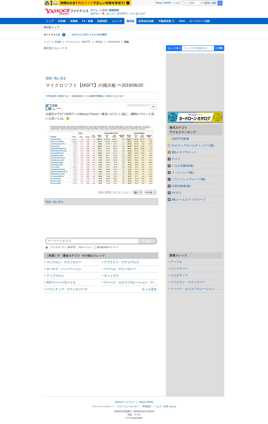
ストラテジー (179, 268)
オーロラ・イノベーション (63, 268)
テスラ (176, 159)
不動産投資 (164, 21)
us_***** (56, 109)
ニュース (117, 21)
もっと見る (149, 289)
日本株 (62, 21)
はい (138, 192)
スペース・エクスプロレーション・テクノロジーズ (131, 282)
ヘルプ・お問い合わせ (165, 406)
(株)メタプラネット (184, 152)
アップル (176, 261)
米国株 (74, 21)
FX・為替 (87, 21)
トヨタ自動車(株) (183, 165)
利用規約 (146, 406)
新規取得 (114, 10)
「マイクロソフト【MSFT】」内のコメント (70, 247)
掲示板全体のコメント (108, 247)
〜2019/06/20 (113, 42)
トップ (50, 21)
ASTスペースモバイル (61, 282)
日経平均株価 (180, 138)
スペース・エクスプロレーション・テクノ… (196, 288)
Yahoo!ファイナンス (125, 402)
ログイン (95, 13)
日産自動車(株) (181, 186)
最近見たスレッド (54, 48)
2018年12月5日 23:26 (138, 105)
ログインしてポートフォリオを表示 (89, 34)
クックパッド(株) (183, 172)
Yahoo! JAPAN (163, 2)
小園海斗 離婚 (209, 3)
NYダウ (177, 192)
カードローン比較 (199, 21)
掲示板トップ (51, 27)
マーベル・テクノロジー (120, 268)
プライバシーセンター (128, 406)
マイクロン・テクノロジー (63, 262)
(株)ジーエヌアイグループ (188, 199)
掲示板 (130, 21)
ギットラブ (111, 275)
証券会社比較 (146, 21)
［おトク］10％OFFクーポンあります (125, 13)
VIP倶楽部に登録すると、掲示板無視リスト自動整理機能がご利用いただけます (85, 96)
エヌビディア (179, 275)
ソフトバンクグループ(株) (188, 179)
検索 (220, 3)
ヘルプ (176, 2)
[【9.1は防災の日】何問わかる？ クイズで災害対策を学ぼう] (87, 3)
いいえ (151, 192)
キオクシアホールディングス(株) (193, 145)
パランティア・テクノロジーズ (66, 289)
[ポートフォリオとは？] (64, 35)
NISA (182, 21)
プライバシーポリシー (103, 406)
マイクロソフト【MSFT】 (78, 42)
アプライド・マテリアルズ (121, 262)
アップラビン (55, 275)
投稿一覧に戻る (56, 78)
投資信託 (102, 21)
